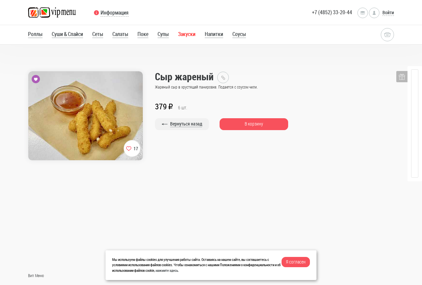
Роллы (35, 34)
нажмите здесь (167, 270)
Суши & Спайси (67, 34)
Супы (163, 34)
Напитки (214, 34)
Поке (142, 34)
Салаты (120, 34)
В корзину (254, 124)
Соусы (239, 34)
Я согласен (296, 262)
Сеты (97, 34)
